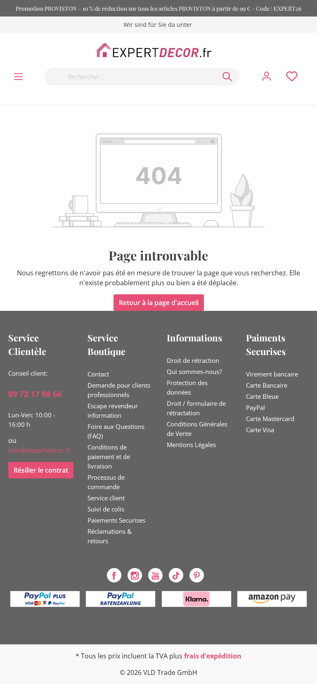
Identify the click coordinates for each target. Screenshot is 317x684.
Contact (98, 374)
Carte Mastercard (270, 418)
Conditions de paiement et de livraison (109, 456)
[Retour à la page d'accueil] (158, 50)
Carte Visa (260, 430)
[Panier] (312, 68)
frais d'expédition (212, 655)
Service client (106, 498)
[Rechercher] (227, 77)
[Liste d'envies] (292, 76)
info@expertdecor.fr (39, 450)
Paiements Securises (116, 520)
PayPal (255, 407)
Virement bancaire (272, 374)
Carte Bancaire (266, 385)
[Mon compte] (267, 76)
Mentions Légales (191, 444)
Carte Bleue (262, 396)
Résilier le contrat (41, 470)
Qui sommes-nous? (194, 371)
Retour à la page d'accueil (159, 302)
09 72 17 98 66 (35, 394)
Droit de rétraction (193, 360)
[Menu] (18, 77)
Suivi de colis (106, 509)
